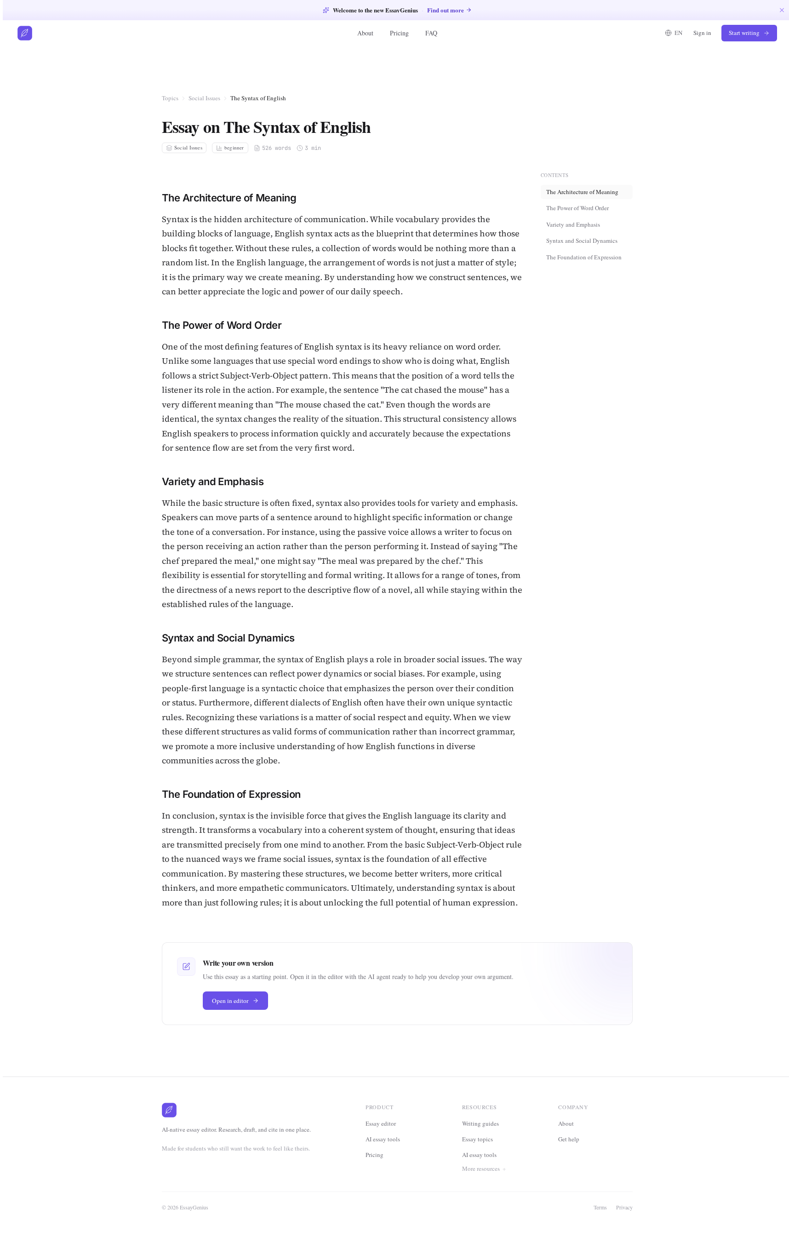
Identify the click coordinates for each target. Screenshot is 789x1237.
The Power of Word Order (577, 208)
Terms (600, 1207)
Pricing (399, 33)
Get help (568, 1139)
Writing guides (480, 1123)
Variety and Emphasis (573, 224)
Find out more (445, 10)
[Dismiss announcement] (782, 10)
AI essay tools (383, 1139)
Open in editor (230, 1000)
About (365, 33)
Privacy (624, 1207)
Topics (170, 98)
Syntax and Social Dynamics (581, 240)
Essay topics (477, 1139)
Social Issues (204, 98)
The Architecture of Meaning (582, 191)
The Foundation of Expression (584, 256)
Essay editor (381, 1123)
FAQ (431, 33)
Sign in (702, 33)
